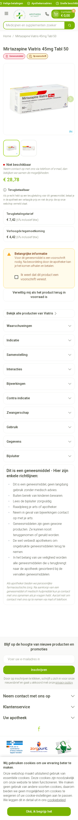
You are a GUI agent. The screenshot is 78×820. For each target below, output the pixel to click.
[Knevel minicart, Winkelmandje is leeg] (55, 14)
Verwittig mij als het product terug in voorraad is (39, 295)
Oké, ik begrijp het (39, 811)
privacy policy (64, 682)
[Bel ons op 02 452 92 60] (47, 14)
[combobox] (34, 25)
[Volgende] (70, 99)
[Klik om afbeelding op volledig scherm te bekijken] (39, 99)
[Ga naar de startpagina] (27, 14)
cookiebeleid (56, 800)
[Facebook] (39, 729)
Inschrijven (39, 670)
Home (7, 36)
